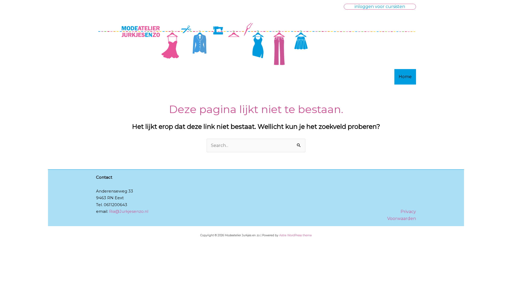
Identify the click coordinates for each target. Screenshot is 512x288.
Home (405, 76)
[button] (380, 7)
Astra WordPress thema (295, 235)
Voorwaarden (401, 218)
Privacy (408, 211)
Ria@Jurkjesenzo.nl (128, 211)
